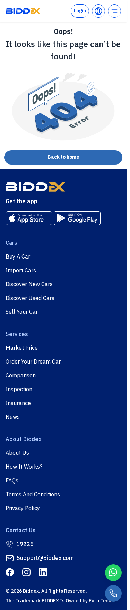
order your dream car (33, 362)
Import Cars (21, 270)
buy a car (18, 257)
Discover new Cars (29, 284)
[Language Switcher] (98, 11)
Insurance (18, 403)
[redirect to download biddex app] (29, 218)
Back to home (63, 157)
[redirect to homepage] (23, 11)
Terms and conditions (33, 494)
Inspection (19, 389)
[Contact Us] (113, 593)
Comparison (21, 376)
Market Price (22, 348)
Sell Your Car (22, 312)
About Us (17, 453)
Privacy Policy (23, 508)
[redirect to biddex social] (10, 572)
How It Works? (24, 467)
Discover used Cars (30, 298)
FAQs (12, 481)
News (13, 417)
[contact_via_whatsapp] (113, 572)
